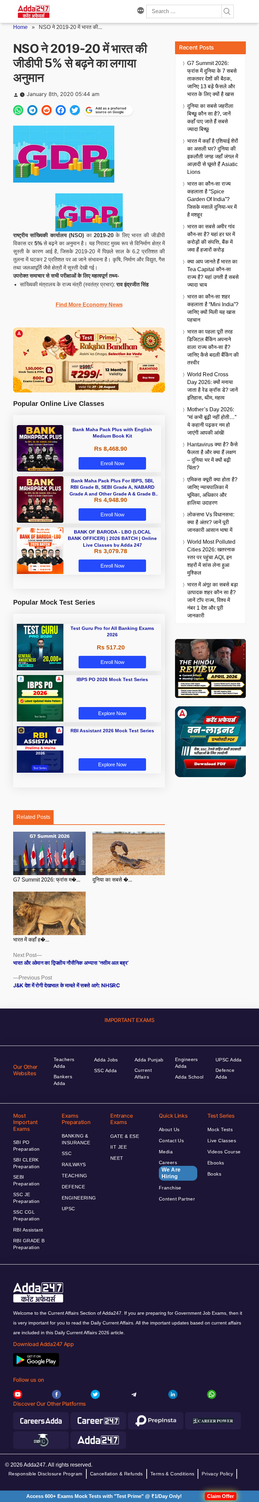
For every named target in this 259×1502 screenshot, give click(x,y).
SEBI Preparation (26, 1180)
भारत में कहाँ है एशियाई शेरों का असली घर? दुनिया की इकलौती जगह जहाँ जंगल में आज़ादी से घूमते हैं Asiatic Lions (212, 156)
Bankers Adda (63, 1080)
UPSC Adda (228, 1059)
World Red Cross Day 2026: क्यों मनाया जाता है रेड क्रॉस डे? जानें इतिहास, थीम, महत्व (212, 386)
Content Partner (177, 1199)
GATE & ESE (124, 1136)
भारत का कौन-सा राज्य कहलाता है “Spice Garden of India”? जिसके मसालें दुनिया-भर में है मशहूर (212, 199)
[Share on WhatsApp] (18, 110)
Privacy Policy (217, 1473)
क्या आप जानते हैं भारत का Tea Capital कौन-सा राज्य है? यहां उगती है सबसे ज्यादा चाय (213, 273)
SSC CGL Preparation (26, 1215)
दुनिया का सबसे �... (112, 880)
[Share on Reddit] (46, 110)
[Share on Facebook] (61, 110)
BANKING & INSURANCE (76, 1139)
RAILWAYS (74, 1164)
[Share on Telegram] (32, 110)
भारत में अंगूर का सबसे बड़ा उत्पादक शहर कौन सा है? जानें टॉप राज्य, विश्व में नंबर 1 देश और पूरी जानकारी (212, 600)
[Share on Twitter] (75, 110)
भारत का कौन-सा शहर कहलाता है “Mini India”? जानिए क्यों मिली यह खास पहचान (212, 308)
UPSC (68, 1208)
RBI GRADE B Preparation (29, 1244)
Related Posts (33, 817)
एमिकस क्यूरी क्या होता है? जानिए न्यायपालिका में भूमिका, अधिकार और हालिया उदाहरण (212, 491)
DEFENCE (73, 1186)
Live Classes (221, 1140)
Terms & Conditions (172, 1473)
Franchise (170, 1187)
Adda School (189, 1077)
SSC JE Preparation (26, 1198)
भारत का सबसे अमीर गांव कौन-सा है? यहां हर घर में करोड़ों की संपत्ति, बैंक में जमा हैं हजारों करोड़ (211, 238)
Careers (170, 1169)
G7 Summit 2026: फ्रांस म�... (46, 880)
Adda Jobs (106, 1059)
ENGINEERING (79, 1198)
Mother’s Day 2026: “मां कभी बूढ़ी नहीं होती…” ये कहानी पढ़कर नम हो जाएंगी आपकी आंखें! (211, 421)
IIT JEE (118, 1147)
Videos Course (223, 1151)
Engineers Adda (186, 1063)
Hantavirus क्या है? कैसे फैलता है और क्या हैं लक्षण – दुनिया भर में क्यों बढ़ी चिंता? (212, 456)
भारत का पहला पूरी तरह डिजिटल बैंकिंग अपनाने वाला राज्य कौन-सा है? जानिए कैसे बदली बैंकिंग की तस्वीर (213, 347)
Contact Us (171, 1140)
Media (166, 1151)
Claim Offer (220, 1496)
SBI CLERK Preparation (26, 1163)
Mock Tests (220, 1129)
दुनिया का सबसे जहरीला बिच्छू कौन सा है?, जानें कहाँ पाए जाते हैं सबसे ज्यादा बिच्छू (210, 117)
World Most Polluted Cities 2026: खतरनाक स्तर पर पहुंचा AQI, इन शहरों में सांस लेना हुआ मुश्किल (211, 557)
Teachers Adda (64, 1063)
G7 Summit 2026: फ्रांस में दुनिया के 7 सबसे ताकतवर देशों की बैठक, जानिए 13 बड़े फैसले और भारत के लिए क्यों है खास (212, 78)
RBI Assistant (28, 1230)
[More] (141, 11)
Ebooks (215, 1162)
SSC (66, 1153)
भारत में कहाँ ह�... (31, 939)
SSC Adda (105, 1070)
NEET (116, 1158)
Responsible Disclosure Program (45, 1473)
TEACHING (74, 1175)
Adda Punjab (149, 1059)
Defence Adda (224, 1073)
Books (214, 1174)
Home (20, 27)
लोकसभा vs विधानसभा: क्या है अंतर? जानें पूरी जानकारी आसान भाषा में (210, 522)
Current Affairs (143, 1073)
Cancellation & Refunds (116, 1473)
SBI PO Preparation (26, 1146)
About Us (169, 1129)
